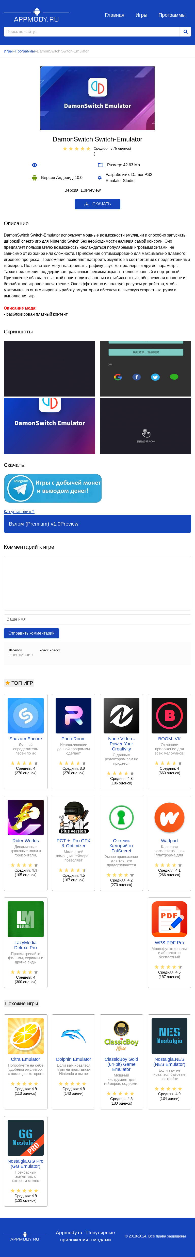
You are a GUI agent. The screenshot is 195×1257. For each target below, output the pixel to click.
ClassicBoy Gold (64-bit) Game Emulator (121, 1064)
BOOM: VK (169, 739)
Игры (141, 15)
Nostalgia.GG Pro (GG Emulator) (25, 1164)
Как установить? (19, 512)
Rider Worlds (25, 840)
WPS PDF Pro (169, 942)
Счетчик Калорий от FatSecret (121, 845)
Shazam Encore (25, 739)
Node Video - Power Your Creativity (121, 744)
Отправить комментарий (31, 633)
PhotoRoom (73, 739)
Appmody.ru (37, 15)
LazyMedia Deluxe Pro (25, 945)
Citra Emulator (25, 1059)
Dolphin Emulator (73, 1059)
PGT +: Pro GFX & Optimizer (73, 843)
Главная (114, 15)
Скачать (101, 204)
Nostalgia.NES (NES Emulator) (169, 1062)
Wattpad (169, 840)
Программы (172, 15)
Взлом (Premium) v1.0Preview (43, 524)
